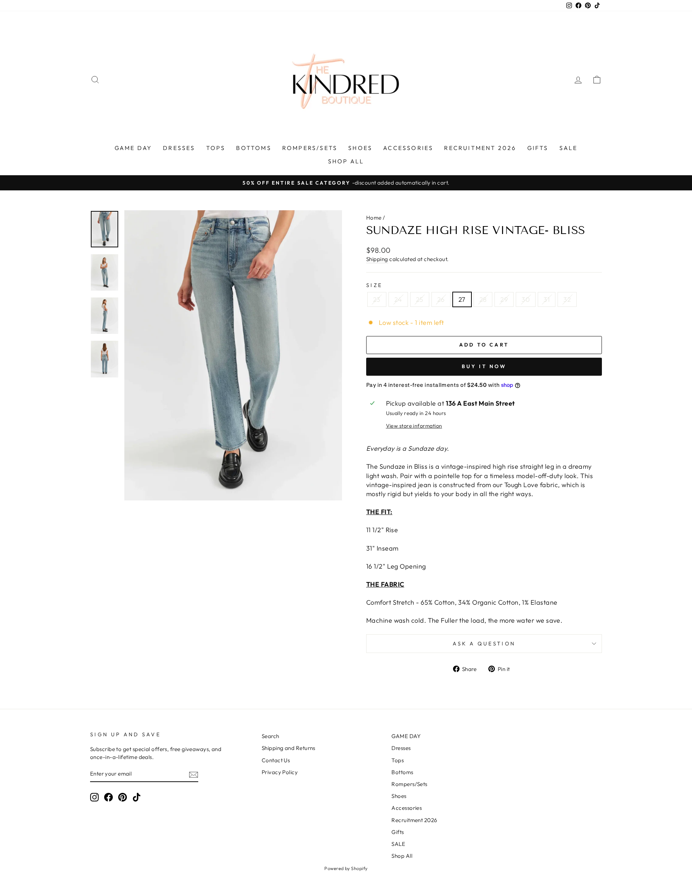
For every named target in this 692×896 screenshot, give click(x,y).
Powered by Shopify (345, 868)
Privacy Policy (280, 772)
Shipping (377, 259)
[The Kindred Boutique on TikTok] (136, 797)
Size (374, 285)
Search (270, 736)
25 (419, 299)
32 (567, 299)
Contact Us (276, 760)
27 (462, 299)
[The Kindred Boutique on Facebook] (108, 797)
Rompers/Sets (309, 147)
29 (504, 299)
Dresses (179, 147)
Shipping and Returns (288, 748)
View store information (414, 426)
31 (547, 299)
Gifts (538, 147)
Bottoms (253, 147)
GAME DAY (133, 147)
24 (398, 299)
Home (374, 217)
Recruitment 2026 (480, 147)
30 (526, 299)
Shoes (360, 147)
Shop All (346, 161)
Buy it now (484, 366)
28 (483, 299)
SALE (568, 147)
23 (377, 299)
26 (441, 299)
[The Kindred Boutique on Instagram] (94, 797)
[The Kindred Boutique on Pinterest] (122, 797)
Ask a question (484, 643)
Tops (216, 147)
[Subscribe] (193, 774)
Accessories (408, 147)
